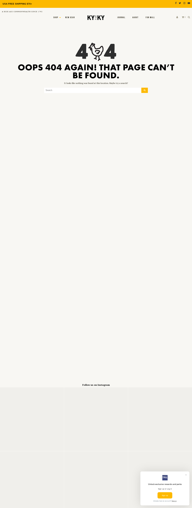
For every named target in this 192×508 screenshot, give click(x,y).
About (135, 18)
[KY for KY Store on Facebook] (175, 3)
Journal (121, 18)
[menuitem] (121, 18)
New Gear (70, 18)
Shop (55, 18)
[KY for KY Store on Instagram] (184, 3)
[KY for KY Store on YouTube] (189, 3)
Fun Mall (150, 18)
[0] (183, 17)
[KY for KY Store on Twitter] (180, 3)
